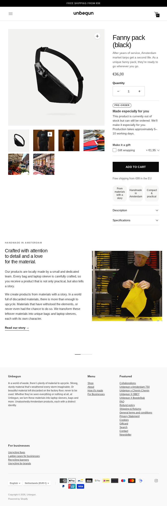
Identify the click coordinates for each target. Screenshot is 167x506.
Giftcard (124, 423)
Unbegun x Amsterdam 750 (135, 386)
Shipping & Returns (130, 409)
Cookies (124, 420)
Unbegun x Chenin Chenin (134, 390)
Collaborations (128, 383)
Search (123, 427)
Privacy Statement (130, 416)
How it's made (95, 390)
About (91, 386)
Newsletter (125, 434)
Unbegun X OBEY (130, 394)
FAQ (122, 401)
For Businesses (96, 394)
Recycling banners (18, 459)
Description (120, 210)
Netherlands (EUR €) (36, 483)
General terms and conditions (136, 412)
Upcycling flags (16, 452)
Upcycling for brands (19, 463)
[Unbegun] (83, 14)
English (14, 483)
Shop (90, 383)
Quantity (119, 83)
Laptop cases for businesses (24, 456)
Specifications (121, 220)
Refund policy (127, 405)
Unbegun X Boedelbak (132, 398)
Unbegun (31, 494)
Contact (124, 431)
